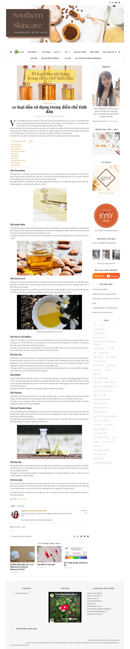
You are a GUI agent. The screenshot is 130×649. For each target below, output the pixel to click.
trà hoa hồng (108, 442)
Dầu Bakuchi (22, 499)
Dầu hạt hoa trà (16, 149)
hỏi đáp (108, 369)
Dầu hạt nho (15, 154)
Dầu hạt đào (15, 163)
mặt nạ (96, 395)
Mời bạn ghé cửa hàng (106, 193)
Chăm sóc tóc (91, 598)
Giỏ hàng (46, 52)
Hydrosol (90, 604)
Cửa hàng (32, 52)
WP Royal (25, 645)
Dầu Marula (15, 158)
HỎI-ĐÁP (34, 58)
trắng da (97, 446)
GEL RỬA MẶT (99, 365)
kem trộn (97, 382)
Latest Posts (21, 506)
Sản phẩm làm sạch (93, 606)
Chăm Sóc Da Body (93, 593)
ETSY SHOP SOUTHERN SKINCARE (106, 231)
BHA (101, 325)
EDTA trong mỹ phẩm (99, 289)
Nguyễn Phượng (112, 121)
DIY (66, 52)
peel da (97, 420)
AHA (95, 325)
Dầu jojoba (14, 156)
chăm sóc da (99, 333)
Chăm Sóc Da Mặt (93, 596)
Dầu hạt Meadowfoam (18, 160)
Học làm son (108, 52)
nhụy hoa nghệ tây (101, 408)
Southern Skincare (22, 593)
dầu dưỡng (98, 357)
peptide (106, 420)
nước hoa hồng (100, 412)
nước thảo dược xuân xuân (105, 416)
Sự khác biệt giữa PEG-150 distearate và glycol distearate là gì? (21, 567)
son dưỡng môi (100, 433)
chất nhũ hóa (99, 337)
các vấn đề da (99, 348)
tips (114, 437)
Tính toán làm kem (101, 450)
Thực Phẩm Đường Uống (95, 611)
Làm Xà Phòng (80, 52)
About (13, 506)
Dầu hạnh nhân (16, 146)
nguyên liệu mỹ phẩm (102, 399)
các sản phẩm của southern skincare (105, 343)
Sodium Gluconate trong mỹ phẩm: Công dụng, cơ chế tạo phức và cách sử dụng (105, 298)
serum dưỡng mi (100, 429)
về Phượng (98, 458)
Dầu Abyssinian (16, 144)
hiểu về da (111, 365)
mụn (104, 395)
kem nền (97, 374)
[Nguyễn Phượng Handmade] (15, 514)
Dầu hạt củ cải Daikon (18, 151)
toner (96, 442)
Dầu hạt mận (15, 165)
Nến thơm (94, 52)
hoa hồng (98, 369)
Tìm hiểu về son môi (46, 564)
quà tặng (97, 424)
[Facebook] (86, 513)
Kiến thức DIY (49, 103)
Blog (56, 52)
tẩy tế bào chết (100, 454)
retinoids (109, 424)
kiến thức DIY (110, 382)
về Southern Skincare (102, 463)
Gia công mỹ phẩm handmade (88, 58)
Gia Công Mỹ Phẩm (93, 601)
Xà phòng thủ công (93, 614)
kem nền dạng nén (101, 378)
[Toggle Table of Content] (29, 141)
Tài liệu (67, 58)
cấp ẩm (111, 348)
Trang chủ (19, 52)
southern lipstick (101, 437)
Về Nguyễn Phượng (49, 58)
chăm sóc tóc (99, 329)
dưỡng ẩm (104, 352)
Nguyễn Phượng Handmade (33, 510)
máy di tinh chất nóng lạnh (105, 386)
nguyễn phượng (100, 403)
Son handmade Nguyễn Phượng (98, 609)
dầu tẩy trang (100, 361)
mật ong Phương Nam (102, 391)
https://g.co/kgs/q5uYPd (106, 263)
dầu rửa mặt (111, 357)
